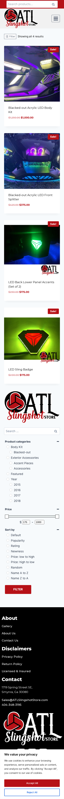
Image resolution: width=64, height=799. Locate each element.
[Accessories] (10, 468)
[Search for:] (32, 431)
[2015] (10, 484)
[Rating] (7, 545)
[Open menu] (56, 18)
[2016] (10, 490)
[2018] (10, 500)
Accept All (32, 783)
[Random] (7, 567)
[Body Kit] (7, 446)
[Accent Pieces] (10, 463)
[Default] (7, 535)
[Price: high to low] (7, 562)
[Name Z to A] (7, 578)
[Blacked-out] (10, 452)
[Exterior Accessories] (7, 457)
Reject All (32, 792)
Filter (18, 589)
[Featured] (7, 473)
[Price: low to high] (7, 556)
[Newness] (7, 551)
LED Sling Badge (20, 369)
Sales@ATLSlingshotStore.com (25, 700)
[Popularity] (7, 540)
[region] (32, 774)
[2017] (10, 495)
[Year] (7, 479)
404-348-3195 (11, 704)
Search (54, 4)
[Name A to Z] (7, 572)
